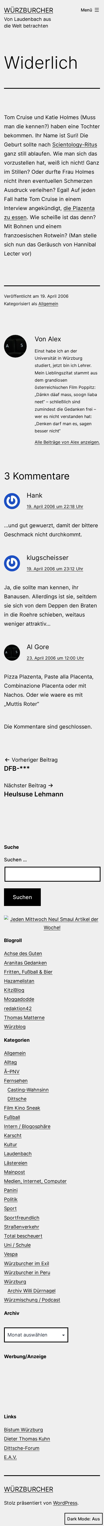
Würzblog (15, 1026)
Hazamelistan (19, 981)
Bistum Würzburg (23, 1429)
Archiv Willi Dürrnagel (31, 1290)
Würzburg (15, 1281)
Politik (11, 1199)
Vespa (11, 1254)
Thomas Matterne (24, 1017)
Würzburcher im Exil (26, 1263)
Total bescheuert (23, 1236)
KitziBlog (14, 990)
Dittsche (16, 1099)
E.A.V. (10, 1457)
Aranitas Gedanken (25, 963)
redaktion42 (18, 1008)
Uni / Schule (17, 1245)
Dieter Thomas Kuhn (27, 1439)
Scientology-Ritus (74, 144)
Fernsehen (16, 1080)
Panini (11, 1190)
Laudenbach (18, 1153)
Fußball (12, 1117)
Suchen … (15, 859)
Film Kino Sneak (22, 1108)
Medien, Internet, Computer (35, 1181)
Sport (10, 1208)
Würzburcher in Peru (27, 1272)
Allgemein (48, 303)
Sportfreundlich (21, 1218)
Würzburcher (28, 10)
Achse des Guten (23, 953)
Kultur (10, 1144)
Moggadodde (19, 999)
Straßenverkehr (21, 1227)
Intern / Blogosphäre (27, 1126)
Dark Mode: (79, 1518)
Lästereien (15, 1163)
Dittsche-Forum (21, 1448)
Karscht (13, 1135)
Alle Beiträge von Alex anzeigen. (67, 442)
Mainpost (14, 1172)
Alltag (10, 1062)
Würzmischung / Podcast (32, 1300)
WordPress (65, 1503)
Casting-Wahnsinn (28, 1090)
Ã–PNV (11, 1071)
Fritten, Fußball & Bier (28, 972)
